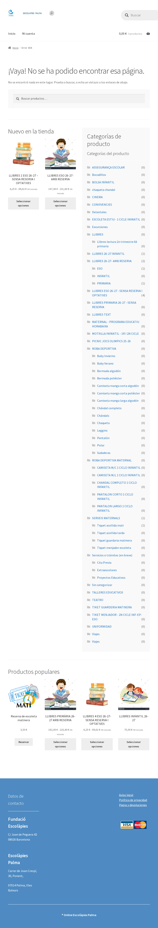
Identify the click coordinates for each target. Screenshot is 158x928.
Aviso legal (126, 795)
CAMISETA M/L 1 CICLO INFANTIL (118, 475)
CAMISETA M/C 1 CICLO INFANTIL (118, 467)
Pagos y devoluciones (133, 805)
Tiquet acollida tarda (110, 533)
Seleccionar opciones (23, 203)
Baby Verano (105, 363)
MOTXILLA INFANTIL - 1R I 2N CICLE (115, 333)
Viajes (96, 634)
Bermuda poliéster (109, 378)
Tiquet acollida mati (110, 525)
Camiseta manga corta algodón (118, 386)
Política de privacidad (133, 800)
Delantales (99, 212)
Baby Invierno (106, 356)
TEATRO (97, 600)
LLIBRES (97, 234)
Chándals (103, 415)
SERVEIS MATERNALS (106, 518)
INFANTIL (103, 276)
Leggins (102, 430)
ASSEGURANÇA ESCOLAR (108, 167)
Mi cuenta (28, 33)
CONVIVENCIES (102, 204)
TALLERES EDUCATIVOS (107, 592)
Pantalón (103, 438)
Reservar (23, 742)
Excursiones (100, 227)
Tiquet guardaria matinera (114, 540)
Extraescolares (107, 570)
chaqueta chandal (103, 190)
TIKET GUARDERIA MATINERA (112, 607)
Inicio (11, 33)
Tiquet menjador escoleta (114, 548)
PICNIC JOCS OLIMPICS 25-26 (111, 341)
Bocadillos (99, 175)
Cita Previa (104, 562)
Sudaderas (103, 453)
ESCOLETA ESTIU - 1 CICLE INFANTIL (116, 219)
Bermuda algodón (109, 371)
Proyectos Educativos (111, 577)
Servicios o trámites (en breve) (112, 555)
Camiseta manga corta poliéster (118, 393)
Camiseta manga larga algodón (118, 400)
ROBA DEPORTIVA (104, 348)
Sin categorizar (102, 585)
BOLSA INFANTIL (103, 182)
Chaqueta (103, 423)
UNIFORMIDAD (102, 626)
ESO (100, 268)
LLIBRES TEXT (101, 314)
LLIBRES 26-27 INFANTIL (108, 254)
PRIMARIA (104, 283)
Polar (100, 445)
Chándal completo (109, 408)
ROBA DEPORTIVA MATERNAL (112, 460)
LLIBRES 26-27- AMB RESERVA (112, 261)
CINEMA (97, 197)
